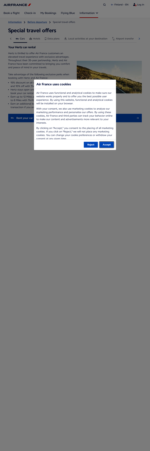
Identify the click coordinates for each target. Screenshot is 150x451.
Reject (90, 144)
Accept (107, 144)
